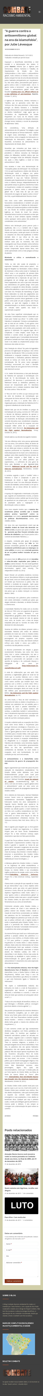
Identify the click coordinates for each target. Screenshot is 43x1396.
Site (7, 1256)
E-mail (9, 1250)
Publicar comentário (14, 1281)
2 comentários (28, 1220)
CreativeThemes (8, 1394)
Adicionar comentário (14, 1263)
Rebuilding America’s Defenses (24, 874)
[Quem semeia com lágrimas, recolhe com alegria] (21, 1176)
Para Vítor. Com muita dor (15, 1217)
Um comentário (28, 1193)
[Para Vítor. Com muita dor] (21, 1205)
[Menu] (39, 12)
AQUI (25, 1384)
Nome (9, 1244)
